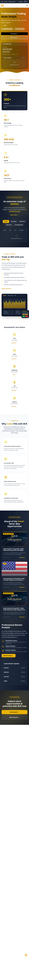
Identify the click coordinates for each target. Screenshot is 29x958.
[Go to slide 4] (6, 25)
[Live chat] (26, 955)
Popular (6, 221)
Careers (6, 1)
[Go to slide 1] (1, 25)
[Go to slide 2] (2, 25)
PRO (2, 1)
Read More (21, 557)
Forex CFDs (13, 221)
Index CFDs (22, 221)
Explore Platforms (6, 288)
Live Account (14, 33)
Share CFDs (8, 224)
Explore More (13, 215)
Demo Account (12, 1)
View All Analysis (7, 655)
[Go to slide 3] (4, 25)
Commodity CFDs (19, 224)
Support (21, 1)
